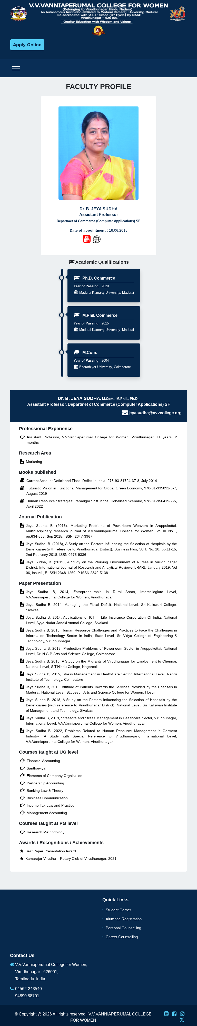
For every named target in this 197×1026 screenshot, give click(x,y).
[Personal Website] (103, 239)
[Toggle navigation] (16, 68)
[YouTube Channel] (87, 239)
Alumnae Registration (124, 919)
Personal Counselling (123, 928)
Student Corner (118, 910)
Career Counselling (122, 937)
